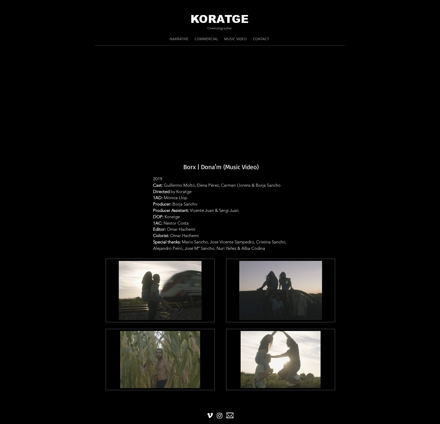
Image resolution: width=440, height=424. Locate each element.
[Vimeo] (210, 415)
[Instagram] (219, 415)
